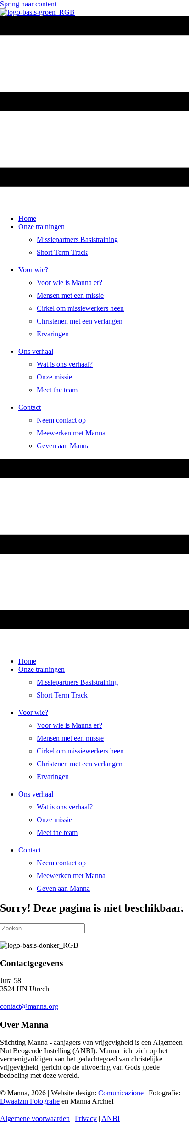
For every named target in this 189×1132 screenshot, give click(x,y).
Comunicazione (121, 1093)
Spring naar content (28, 4)
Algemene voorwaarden (35, 1118)
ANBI (110, 1118)
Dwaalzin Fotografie (30, 1101)
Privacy (86, 1118)
